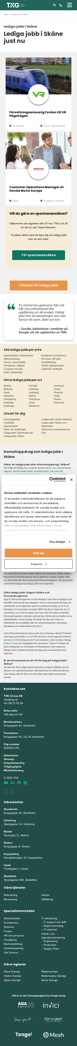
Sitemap (9, 759)
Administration (12, 918)
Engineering (51, 941)
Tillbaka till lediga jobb (38, 285)
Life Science (11, 952)
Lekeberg (33, 389)
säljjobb (8, 471)
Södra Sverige (12, 980)
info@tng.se (11, 699)
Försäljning (10, 939)
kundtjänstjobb (41, 471)
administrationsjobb (23, 471)
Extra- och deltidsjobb (15, 429)
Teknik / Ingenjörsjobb (54, 126)
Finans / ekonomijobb (15, 362)
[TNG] (16, 4)
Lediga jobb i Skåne (14, 436)
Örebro (57, 399)
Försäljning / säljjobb (53, 201)
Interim (45, 895)
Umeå (57, 389)
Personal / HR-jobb (51, 359)
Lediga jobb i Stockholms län (18, 433)
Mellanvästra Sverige (53, 975)
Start (6, 14)
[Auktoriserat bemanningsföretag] (6, 790)
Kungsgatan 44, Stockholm (20, 725)
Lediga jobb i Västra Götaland (56, 419)
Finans (8, 931)
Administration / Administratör (18, 355)
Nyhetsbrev (11, 755)
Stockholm (34, 406)
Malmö (15, 201)
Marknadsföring (13, 943)
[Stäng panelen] (71, 479)
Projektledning (48, 362)
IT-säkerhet (50, 929)
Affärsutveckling (12, 359)
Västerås (58, 392)
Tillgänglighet (12, 766)
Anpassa (36, 564)
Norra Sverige (49, 980)
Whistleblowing (14, 770)
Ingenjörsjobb (11, 426)
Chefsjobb (9, 422)
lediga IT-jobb (11, 643)
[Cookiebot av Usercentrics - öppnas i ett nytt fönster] (50, 479)
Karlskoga (9, 406)
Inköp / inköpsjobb (13, 372)
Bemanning (10, 899)
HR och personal (14, 935)
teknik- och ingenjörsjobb (58, 468)
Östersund (59, 402)
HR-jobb (54, 471)
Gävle (7, 392)
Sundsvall (59, 386)
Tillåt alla (38, 553)
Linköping (34, 392)
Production (50, 944)
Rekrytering (10, 895)
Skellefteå (10, 876)
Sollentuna (34, 399)
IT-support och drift (13, 369)
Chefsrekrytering (13, 948)
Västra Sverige (12, 975)
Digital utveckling (53, 925)
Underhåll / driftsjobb (51, 369)
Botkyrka (8, 389)
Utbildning (47, 899)
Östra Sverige (12, 971)
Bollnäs (7, 386)
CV (40, 626)
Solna (32, 402)
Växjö (57, 396)
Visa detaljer (57, 541)
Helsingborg (18, 126)
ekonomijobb (30, 468)
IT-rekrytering (49, 918)
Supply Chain (51, 948)
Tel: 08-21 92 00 (13, 703)
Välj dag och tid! (13, 714)
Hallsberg (9, 396)
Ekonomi (9, 926)
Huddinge (9, 402)
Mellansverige (49, 971)
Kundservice (11, 922)
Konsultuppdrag (12, 419)
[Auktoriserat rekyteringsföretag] (12, 790)
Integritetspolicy (14, 762)
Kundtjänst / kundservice (53, 355)
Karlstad (33, 386)
